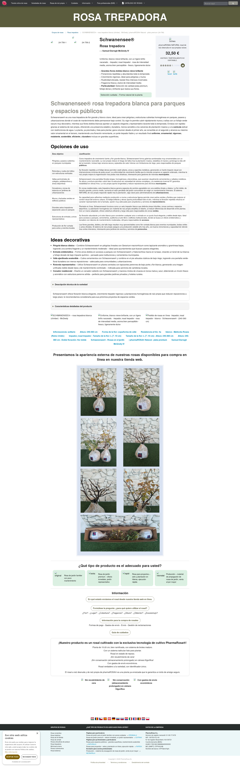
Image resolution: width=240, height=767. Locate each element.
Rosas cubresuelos (57, 748)
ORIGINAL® (133, 735)
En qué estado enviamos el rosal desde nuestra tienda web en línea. (120, 599)
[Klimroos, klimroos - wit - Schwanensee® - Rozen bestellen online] (143, 718)
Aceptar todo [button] (12, 757)
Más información (11, 752)
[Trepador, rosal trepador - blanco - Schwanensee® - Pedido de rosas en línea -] (105, 718)
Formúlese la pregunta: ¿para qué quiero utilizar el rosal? (120, 608)
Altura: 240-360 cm (89, 331)
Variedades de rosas (38, 3)
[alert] (21, 748)
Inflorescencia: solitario (64, 331)
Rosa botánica (55, 751)
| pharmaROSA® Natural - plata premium (148, 339)
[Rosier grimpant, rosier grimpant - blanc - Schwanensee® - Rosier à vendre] (134, 718)
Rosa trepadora (72, 32)
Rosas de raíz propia (57, 3)
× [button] (37, 733)
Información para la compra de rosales (120, 620)
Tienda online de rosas (19, 3)
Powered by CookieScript (21, 762)
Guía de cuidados (120, 632)
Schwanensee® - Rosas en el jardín (107, 339)
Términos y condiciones (118, 762)
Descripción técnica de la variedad (71, 284)
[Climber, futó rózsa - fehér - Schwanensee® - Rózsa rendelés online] (92, 718)
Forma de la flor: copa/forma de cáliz (119, 331)
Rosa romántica (56, 733)
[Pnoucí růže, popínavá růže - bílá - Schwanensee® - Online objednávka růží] (100, 718)
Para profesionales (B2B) (106, 3)
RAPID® (139, 746)
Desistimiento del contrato (140, 762)
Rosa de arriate (56, 740)
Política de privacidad (98, 762)
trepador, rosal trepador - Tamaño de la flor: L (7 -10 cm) (95, 335)
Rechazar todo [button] (29, 757)
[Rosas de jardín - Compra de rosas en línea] (233, 3)
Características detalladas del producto (73, 306)
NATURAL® (92, 744)
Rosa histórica (55, 735)
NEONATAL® (90, 753)
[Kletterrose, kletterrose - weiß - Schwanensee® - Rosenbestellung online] (109, 718)
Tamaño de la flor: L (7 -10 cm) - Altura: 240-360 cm (149, 335)
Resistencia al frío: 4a (151, 331)
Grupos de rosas (57, 32)
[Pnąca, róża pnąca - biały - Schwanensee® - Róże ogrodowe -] (147, 718)
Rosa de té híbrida (57, 737)
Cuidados (74, 3)
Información (86, 3)
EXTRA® (139, 737)
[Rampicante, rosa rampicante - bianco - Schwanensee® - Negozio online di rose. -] (130, 718)
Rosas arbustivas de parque (60, 742)
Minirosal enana (56, 746)
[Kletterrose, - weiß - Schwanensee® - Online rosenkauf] (113, 718)
